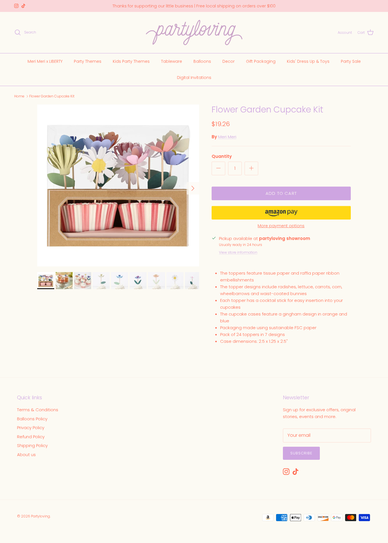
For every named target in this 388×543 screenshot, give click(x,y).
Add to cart (281, 193)
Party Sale (351, 61)
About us (26, 455)
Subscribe (301, 453)
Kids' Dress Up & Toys (308, 61)
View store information (238, 252)
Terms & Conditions (37, 410)
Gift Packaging (261, 61)
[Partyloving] (194, 32)
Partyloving (40, 516)
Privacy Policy (30, 428)
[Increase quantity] (251, 168)
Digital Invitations (194, 77)
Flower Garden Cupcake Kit (51, 96)
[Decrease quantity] (218, 168)
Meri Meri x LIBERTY (45, 61)
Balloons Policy (32, 419)
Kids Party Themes (131, 61)
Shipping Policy (32, 445)
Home (19, 96)
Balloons (202, 61)
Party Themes (87, 61)
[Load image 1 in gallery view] (118, 185)
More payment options (281, 226)
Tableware (171, 61)
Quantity (222, 156)
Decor (228, 61)
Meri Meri (227, 137)
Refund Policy (31, 437)
